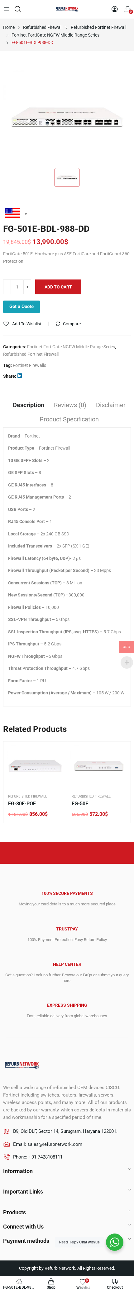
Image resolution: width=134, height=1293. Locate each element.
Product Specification (69, 419)
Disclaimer (111, 405)
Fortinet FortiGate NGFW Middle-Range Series (71, 346)
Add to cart (58, 286)
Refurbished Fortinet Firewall (31, 354)
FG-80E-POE (22, 804)
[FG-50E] (98, 766)
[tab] (28, 406)
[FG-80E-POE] (35, 766)
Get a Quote (21, 306)
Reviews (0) (70, 405)
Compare (72, 323)
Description (28, 405)
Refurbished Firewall (27, 796)
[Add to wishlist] (57, 750)
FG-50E (80, 804)
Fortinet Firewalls (29, 365)
